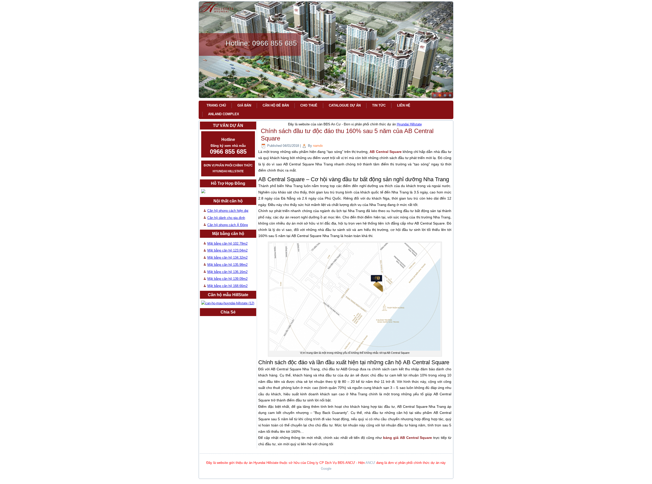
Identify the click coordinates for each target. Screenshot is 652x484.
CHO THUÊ (308, 105)
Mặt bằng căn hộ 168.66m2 (227, 286)
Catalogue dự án (345, 105)
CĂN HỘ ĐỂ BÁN (276, 105)
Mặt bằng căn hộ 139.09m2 (227, 279)
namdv (318, 146)
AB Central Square (385, 152)
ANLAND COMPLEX (223, 114)
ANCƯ (370, 463)
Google (326, 468)
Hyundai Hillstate (409, 124)
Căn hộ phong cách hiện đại (227, 211)
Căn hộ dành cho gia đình (226, 218)
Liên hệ (403, 105)
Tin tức (379, 105)
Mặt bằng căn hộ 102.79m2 (227, 243)
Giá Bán (244, 105)
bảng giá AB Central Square (407, 438)
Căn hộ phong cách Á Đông (227, 225)
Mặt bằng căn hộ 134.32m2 (227, 257)
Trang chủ (216, 105)
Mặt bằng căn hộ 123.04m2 (227, 250)
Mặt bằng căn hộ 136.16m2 (227, 272)
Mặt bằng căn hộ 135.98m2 (227, 265)
